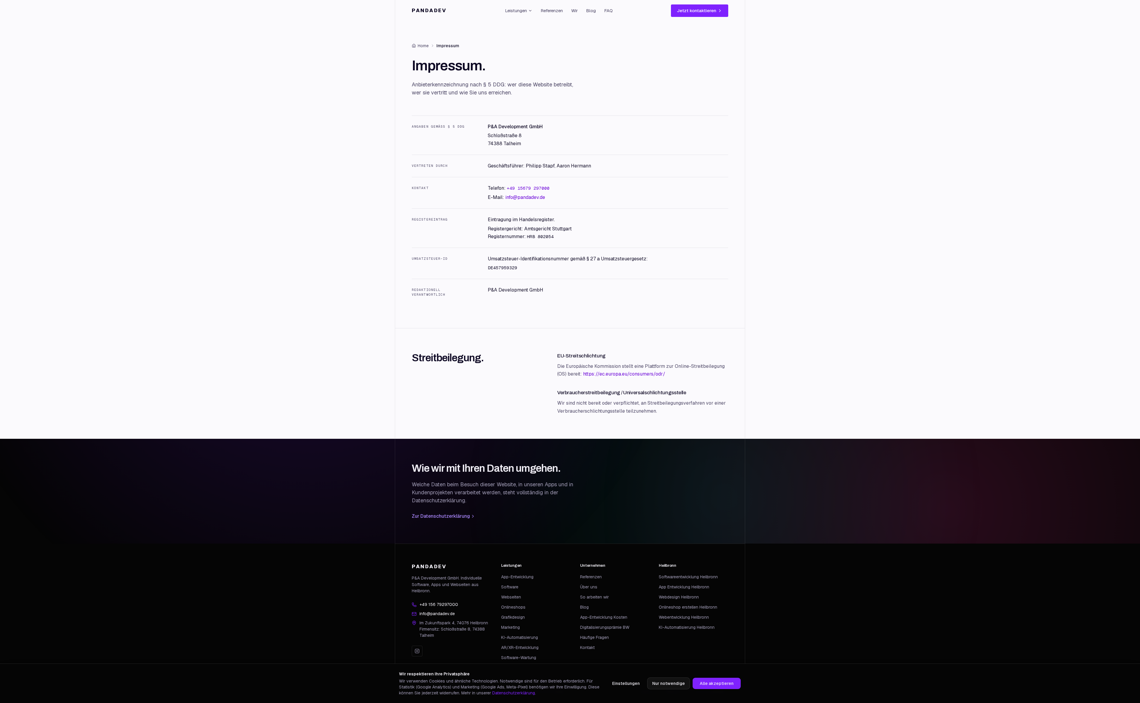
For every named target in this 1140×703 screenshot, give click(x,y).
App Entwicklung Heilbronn (684, 587)
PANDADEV (429, 10)
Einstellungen (626, 683)
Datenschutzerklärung (513, 693)
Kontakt (587, 647)
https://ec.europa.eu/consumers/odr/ (624, 374)
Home (423, 45)
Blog (591, 10)
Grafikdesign (513, 617)
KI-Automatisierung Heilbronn (687, 627)
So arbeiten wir (594, 597)
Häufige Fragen (594, 637)
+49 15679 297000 (528, 188)
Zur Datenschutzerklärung (441, 516)
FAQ (608, 10)
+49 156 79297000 (438, 604)
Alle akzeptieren (717, 683)
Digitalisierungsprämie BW (604, 627)
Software (509, 587)
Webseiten (511, 597)
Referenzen (552, 10)
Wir (574, 10)
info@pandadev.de (525, 197)
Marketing (510, 627)
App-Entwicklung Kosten (603, 617)
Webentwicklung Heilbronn (684, 617)
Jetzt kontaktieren (696, 10)
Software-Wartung (518, 657)
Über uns (588, 587)
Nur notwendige (668, 683)
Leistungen (516, 10)
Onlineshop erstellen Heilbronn (688, 607)
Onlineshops (513, 607)
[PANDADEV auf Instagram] (417, 651)
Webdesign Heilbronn (679, 597)
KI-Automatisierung (519, 637)
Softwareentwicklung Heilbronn (688, 577)
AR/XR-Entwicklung (520, 647)
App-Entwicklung (517, 577)
